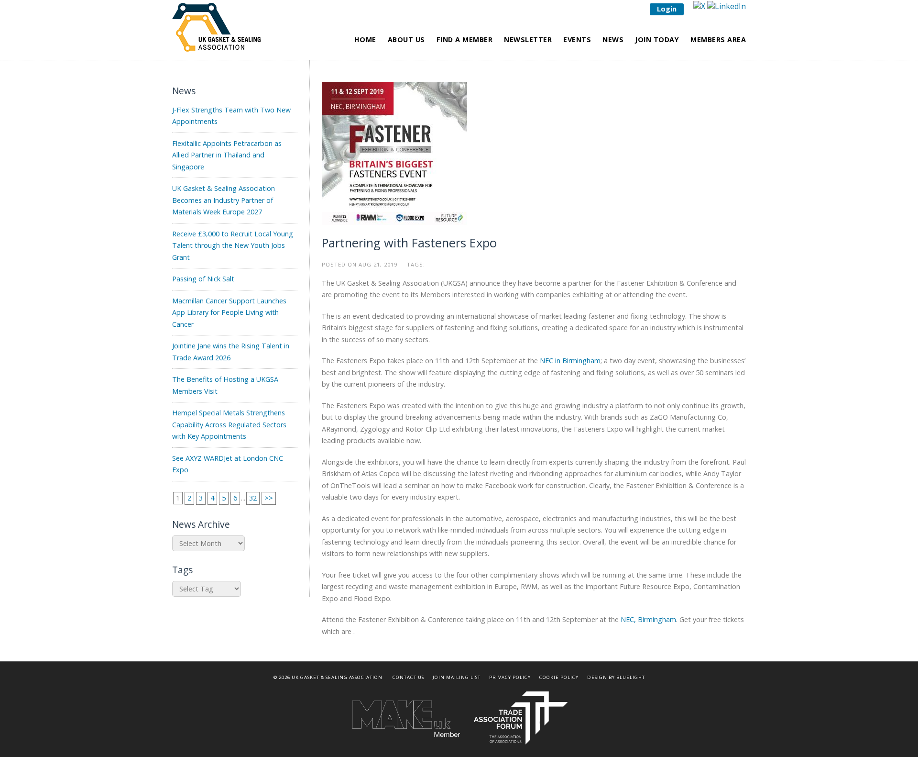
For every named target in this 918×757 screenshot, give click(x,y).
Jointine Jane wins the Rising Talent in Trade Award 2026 (230, 351)
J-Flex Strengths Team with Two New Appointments (231, 115)
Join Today (657, 39)
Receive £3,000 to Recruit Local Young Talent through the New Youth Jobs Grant (232, 245)
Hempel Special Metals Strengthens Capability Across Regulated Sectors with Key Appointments (229, 424)
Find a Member (465, 39)
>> (268, 497)
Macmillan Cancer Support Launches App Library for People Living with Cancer (229, 312)
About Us (406, 39)
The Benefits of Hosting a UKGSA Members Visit (225, 385)
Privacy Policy (510, 677)
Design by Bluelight (616, 677)
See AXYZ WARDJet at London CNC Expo (227, 464)
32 (253, 497)
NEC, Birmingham (648, 619)
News (612, 39)
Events (577, 39)
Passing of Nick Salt (203, 278)
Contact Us (408, 677)
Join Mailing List (457, 677)
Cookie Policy (559, 677)
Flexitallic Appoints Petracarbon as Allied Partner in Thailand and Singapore (227, 155)
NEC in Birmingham (570, 360)
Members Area (718, 39)
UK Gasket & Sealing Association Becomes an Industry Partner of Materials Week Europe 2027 (223, 200)
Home (365, 39)
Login (667, 8)
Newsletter (528, 39)
